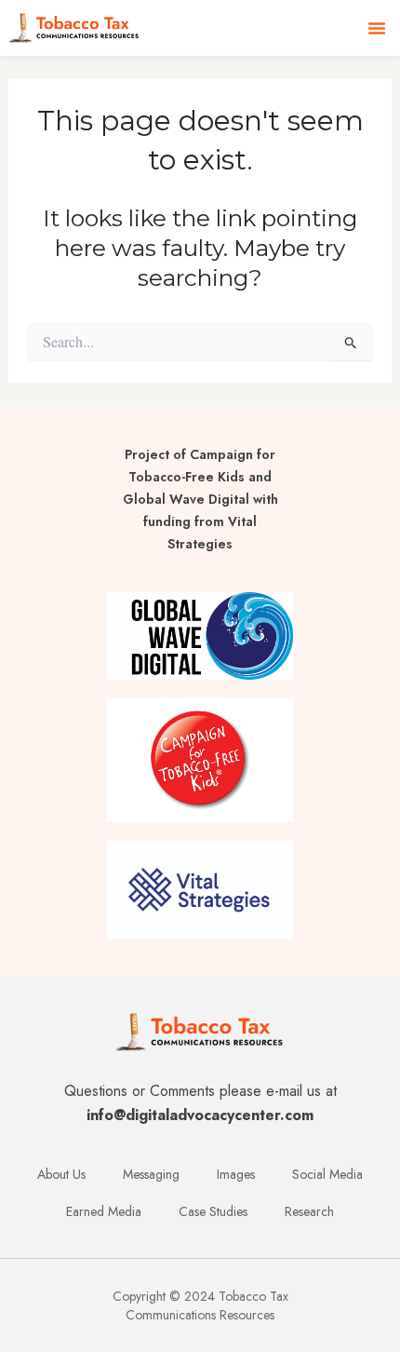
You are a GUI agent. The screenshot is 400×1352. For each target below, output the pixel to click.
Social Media (327, 1174)
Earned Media (103, 1211)
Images (236, 1174)
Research (309, 1211)
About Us (61, 1174)
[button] (377, 28)
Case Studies (213, 1211)
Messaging (151, 1174)
